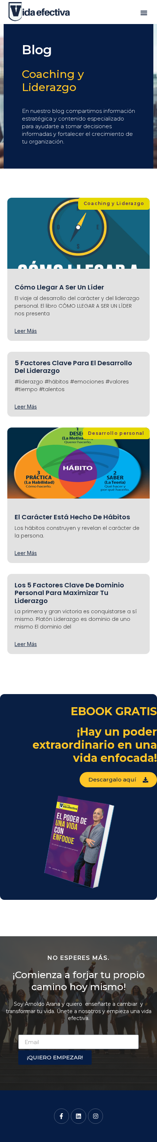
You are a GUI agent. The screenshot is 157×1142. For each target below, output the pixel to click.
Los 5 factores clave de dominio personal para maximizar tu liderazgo (69, 592)
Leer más (26, 331)
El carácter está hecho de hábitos (72, 516)
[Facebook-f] (61, 1116)
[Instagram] (95, 1116)
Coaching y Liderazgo (53, 80)
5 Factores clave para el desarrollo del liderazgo (73, 366)
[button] (143, 12)
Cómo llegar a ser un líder (59, 287)
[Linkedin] (78, 1116)
